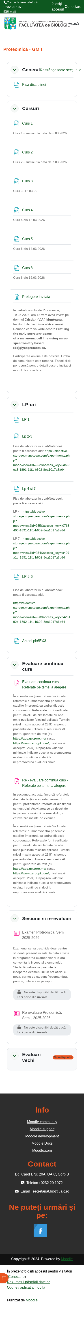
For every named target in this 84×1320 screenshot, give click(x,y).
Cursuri (30, 108)
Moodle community (42, 1122)
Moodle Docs (42, 1143)
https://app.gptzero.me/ (29, 738)
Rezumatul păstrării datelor (28, 1282)
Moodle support (42, 1129)
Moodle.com (42, 1150)
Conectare (73, 7)
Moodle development (42, 1136)
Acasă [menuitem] (74, 24)
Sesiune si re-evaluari (46, 918)
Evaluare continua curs (42, 666)
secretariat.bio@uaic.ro (20, 16)
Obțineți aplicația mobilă (26, 1287)
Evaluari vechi (31, 1057)
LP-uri (29, 404)
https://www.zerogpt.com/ (31, 743)
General (31, 69)
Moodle (67, 1259)
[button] (15, 70)
